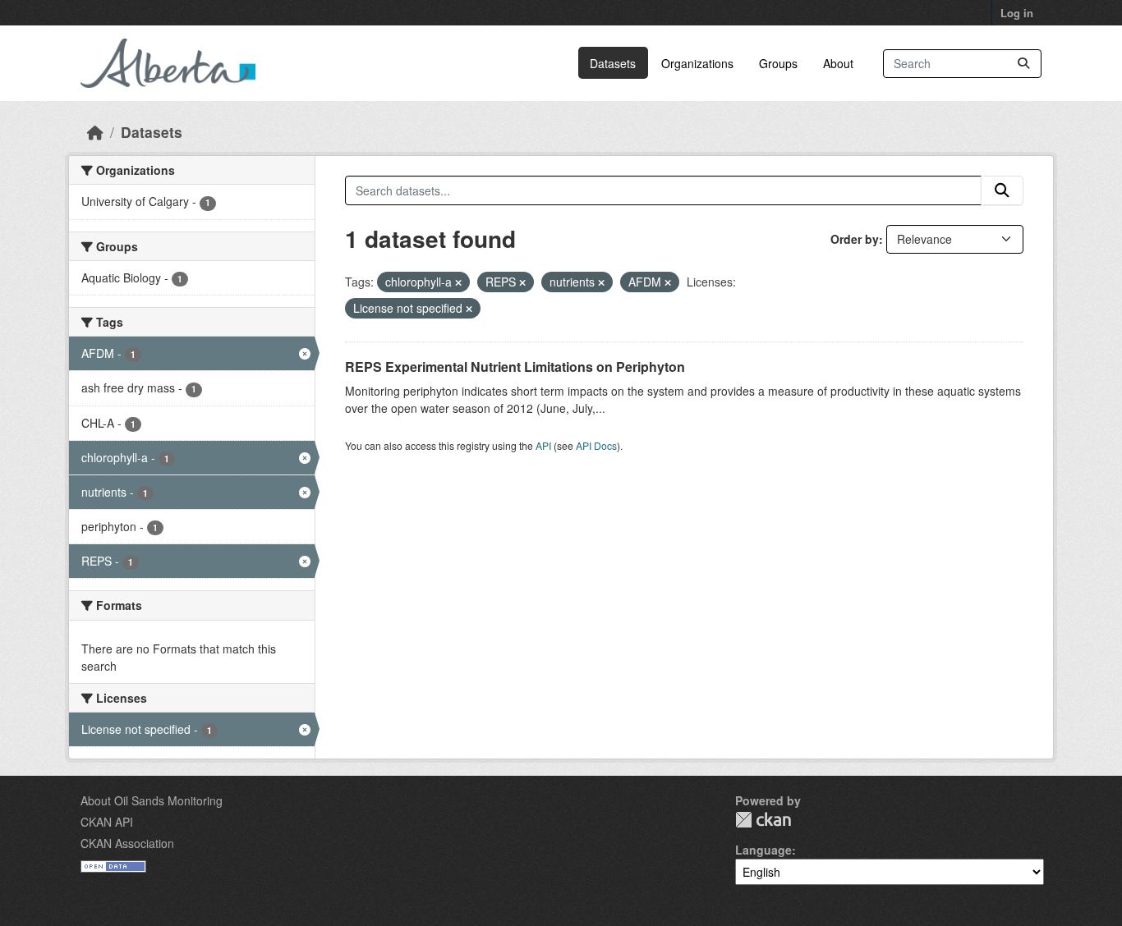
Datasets (613, 63)
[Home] (95, 131)
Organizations (697, 63)
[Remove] (458, 282)
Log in (1016, 13)
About (838, 63)
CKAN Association (127, 843)
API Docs (596, 445)
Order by (854, 239)
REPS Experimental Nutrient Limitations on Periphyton (515, 366)
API (543, 445)
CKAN (763, 819)
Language (763, 849)
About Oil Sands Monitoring (151, 800)
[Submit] (1023, 63)
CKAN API (106, 822)
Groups (778, 63)
